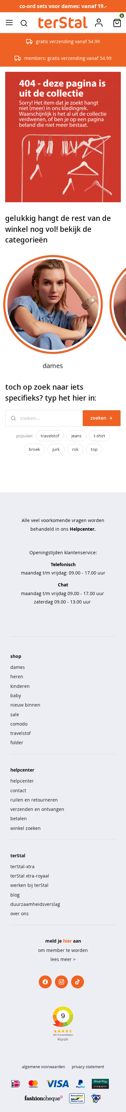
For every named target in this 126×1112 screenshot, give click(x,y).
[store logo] (63, 22)
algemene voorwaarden (43, 1066)
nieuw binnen (25, 705)
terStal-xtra (22, 866)
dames (17, 667)
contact (18, 790)
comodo (18, 724)
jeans (76, 436)
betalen (18, 818)
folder (16, 742)
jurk (56, 449)
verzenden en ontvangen (37, 809)
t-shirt (99, 436)
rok (75, 449)
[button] (24, 22)
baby (15, 695)
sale (14, 714)
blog (15, 895)
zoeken (98, 418)
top (94, 449)
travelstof (50, 436)
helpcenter (22, 781)
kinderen (20, 686)
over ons (19, 913)
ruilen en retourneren (34, 800)
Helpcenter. (83, 529)
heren (16, 676)
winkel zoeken (25, 828)
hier (67, 941)
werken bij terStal (29, 885)
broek (34, 449)
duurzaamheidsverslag (35, 904)
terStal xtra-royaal (29, 876)
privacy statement (88, 1066)
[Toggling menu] (9, 22)
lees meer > (63, 959)
